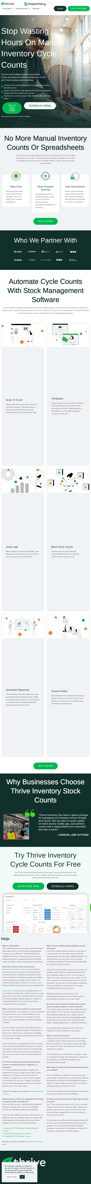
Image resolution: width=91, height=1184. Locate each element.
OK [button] (22, 1177)
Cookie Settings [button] (11, 1177)
